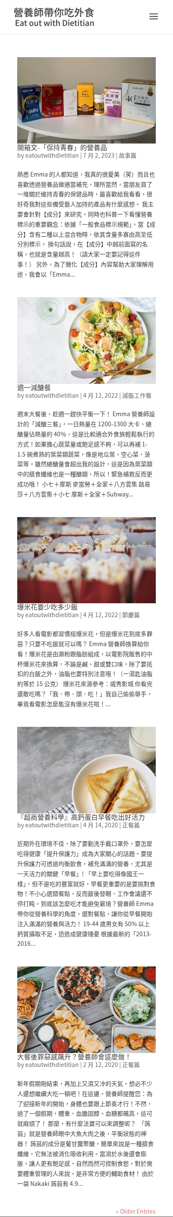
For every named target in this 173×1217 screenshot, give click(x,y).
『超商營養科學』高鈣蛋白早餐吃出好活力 (81, 817)
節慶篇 (131, 614)
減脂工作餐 (137, 395)
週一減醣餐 (34, 387)
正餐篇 (131, 825)
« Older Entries (136, 1211)
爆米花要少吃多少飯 (47, 607)
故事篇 (127, 155)
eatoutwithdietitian (52, 155)
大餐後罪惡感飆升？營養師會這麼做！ (74, 1056)
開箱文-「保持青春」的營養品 (62, 147)
